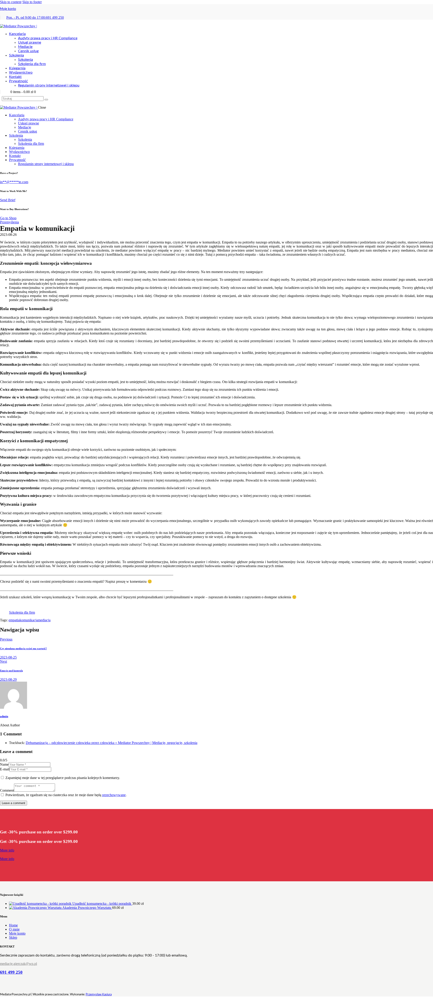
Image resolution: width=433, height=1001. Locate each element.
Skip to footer (32, 2)
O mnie (14, 929)
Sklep (13, 937)
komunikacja (29, 620)
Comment (7, 790)
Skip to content (10, 2)
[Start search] (46, 99)
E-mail (4, 769)
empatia (14, 620)
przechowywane (114, 795)
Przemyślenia (9, 222)
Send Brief (7, 200)
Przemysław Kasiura (99, 994)
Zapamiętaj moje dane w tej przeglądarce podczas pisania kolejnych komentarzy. (62, 778)
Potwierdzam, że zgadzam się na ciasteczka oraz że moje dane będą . (66, 795)
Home (13, 925)
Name (4, 764)
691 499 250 (11, 972)
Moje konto (8, 9)
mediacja (44, 620)
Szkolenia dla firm (22, 612)
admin (4, 716)
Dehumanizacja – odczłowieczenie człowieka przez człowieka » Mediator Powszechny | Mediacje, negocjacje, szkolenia (111, 743)
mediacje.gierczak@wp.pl (18, 964)
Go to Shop (8, 218)
